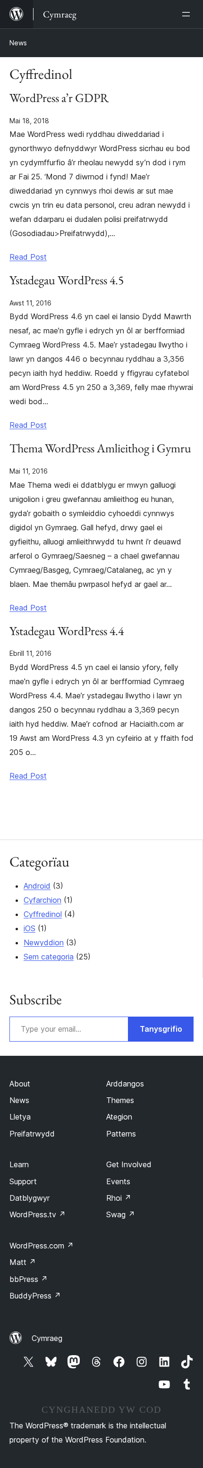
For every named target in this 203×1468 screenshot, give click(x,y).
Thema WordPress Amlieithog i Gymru (100, 448)
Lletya (20, 1116)
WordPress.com (41, 1245)
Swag (120, 1214)
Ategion (119, 1116)
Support (23, 1181)
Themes (120, 1100)
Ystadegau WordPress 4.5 (66, 280)
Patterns (121, 1133)
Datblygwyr (29, 1198)
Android (37, 886)
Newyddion (44, 942)
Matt (22, 1262)
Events (118, 1181)
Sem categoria (49, 956)
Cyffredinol (43, 914)
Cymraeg (47, 1338)
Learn (19, 1164)
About (19, 1083)
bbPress (28, 1279)
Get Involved (129, 1164)
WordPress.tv (37, 1214)
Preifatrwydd (32, 1133)
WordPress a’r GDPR (59, 98)
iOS (29, 928)
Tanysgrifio (161, 1029)
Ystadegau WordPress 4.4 (66, 631)
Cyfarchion (42, 900)
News (18, 43)
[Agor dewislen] (188, 14)
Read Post (28, 257)
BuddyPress (35, 1295)
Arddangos (125, 1083)
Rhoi (118, 1198)
